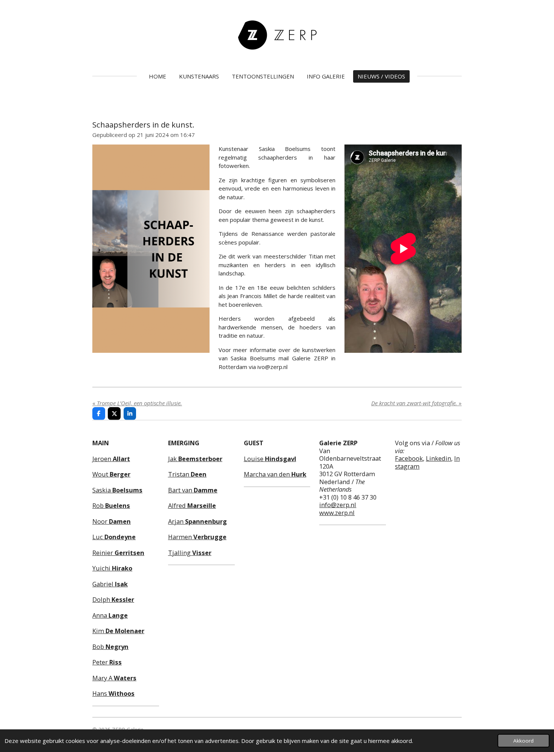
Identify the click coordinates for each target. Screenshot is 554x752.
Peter (107, 662)
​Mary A (114, 678)
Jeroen (111, 458)
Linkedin (438, 458)
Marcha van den (275, 474)
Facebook (409, 458)
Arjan (197, 521)
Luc (114, 536)
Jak (195, 458)
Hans (113, 693)
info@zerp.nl (337, 504)
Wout (111, 474)
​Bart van (192, 490)
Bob (110, 646)
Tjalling (189, 552)
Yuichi (112, 568)
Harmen (197, 536)
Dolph (113, 599)
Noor (111, 521)
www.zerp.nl (337, 512)
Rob (111, 505)
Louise (270, 458)
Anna (110, 615)
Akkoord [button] (523, 740)
